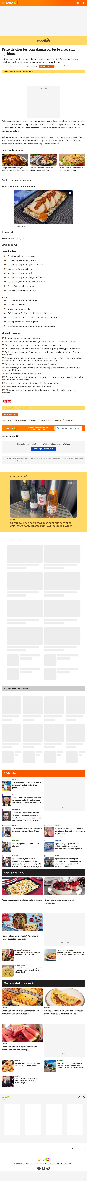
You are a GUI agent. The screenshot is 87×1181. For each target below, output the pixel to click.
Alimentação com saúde (22, 950)
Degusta (58, 420)
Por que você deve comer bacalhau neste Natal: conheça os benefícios (70, 953)
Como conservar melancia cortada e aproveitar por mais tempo (19, 1048)
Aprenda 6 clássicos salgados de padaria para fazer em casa (27, 1064)
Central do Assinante (63, 3)
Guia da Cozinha (46, 420)
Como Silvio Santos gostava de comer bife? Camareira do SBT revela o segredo (26, 1081)
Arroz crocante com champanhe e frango (22, 900)
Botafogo (15, 841)
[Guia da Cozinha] (7, 401)
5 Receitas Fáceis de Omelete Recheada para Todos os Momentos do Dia (63, 1012)
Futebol (15, 825)
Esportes (60, 1061)
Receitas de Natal (21, 420)
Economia (58, 856)
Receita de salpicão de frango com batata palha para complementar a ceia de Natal (28, 970)
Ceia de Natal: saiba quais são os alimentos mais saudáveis (27, 953)
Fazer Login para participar (43, 449)
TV (13, 795)
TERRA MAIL (48, 3)
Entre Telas (16, 810)
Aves (9, 420)
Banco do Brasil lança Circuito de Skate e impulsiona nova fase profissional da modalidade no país (70, 1065)
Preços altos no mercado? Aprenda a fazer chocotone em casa (20, 937)
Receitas (33, 420)
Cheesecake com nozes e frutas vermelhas (60, 901)
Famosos (15, 779)
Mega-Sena (58, 841)
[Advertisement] (60, 971)
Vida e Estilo (69, 420)
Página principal (12, 3)
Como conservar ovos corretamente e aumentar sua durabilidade (20, 1012)
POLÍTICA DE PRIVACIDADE (63, 1164)
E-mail (78, 3)
